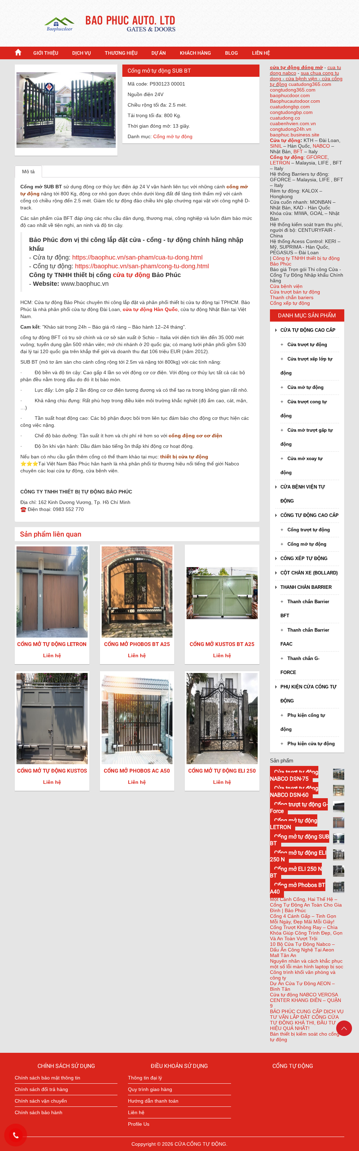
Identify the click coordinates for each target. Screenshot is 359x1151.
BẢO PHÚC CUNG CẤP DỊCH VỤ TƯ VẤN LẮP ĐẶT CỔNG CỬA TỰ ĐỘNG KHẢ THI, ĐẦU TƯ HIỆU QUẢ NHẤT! (307, 1020)
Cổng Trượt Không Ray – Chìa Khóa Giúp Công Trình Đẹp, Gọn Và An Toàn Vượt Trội (306, 932)
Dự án (158, 53)
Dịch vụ (81, 53)
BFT (298, 151)
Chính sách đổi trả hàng (41, 1089)
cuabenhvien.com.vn (293, 123)
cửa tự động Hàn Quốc (150, 309)
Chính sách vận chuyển (41, 1101)
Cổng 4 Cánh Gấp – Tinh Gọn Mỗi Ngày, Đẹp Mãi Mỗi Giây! (303, 918)
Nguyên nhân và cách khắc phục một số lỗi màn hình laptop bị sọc (306, 963)
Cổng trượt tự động (308, 529)
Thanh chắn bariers (291, 297)
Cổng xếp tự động (290, 303)
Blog (231, 53)
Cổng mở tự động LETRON (52, 644)
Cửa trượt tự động (307, 344)
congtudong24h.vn (290, 129)
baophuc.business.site (294, 134)
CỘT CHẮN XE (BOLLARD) (309, 573)
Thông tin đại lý (145, 1078)
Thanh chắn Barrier (306, 587)
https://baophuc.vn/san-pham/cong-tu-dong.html (142, 266)
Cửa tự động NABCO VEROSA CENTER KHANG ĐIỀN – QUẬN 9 (305, 1000)
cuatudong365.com (310, 84)
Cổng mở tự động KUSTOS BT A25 (52, 774)
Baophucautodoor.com (295, 101)
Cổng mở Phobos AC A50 (137, 771)
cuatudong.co (285, 118)
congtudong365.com (293, 90)
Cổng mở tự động (172, 136)
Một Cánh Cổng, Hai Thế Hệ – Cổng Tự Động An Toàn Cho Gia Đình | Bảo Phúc (306, 904)
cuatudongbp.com (290, 106)
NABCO (322, 146)
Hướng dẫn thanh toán (153, 1101)
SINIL (276, 146)
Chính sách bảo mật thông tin (47, 1078)
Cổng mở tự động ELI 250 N (222, 774)
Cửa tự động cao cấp (308, 330)
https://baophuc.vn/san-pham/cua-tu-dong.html (137, 257)
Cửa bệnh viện (286, 286)
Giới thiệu (45, 53)
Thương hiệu (121, 53)
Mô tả (28, 171)
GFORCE (316, 157)
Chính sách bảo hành (38, 1112)
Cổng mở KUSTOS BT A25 (222, 644)
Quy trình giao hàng (150, 1089)
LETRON (280, 163)
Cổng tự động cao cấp (309, 515)
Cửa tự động (285, 140)
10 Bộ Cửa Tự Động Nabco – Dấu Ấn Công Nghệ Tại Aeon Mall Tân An (302, 949)
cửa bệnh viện (301, 78)
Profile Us (138, 1124)
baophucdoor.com (290, 95)
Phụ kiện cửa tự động (311, 743)
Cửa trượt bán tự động (295, 292)
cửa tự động (131, 274)
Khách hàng (195, 53)
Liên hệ (261, 53)
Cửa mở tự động (305, 387)
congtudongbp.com (291, 112)
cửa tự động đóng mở (296, 67)
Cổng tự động (287, 157)
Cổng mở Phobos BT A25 (137, 644)
